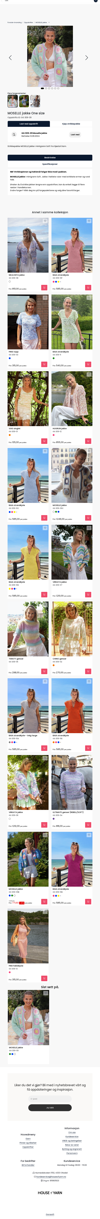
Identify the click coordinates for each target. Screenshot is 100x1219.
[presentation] (10, 58)
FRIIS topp (14, 352)
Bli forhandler (28, 1165)
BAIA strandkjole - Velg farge (23, 735)
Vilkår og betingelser (72, 1140)
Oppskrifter (28, 1147)
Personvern (72, 1153)
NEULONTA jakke (17, 275)
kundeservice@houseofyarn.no (51, 1176)
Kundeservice (71, 1136)
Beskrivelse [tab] (50, 157)
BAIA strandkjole (61, 275)
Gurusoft (50, 1214)
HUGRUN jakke (60, 428)
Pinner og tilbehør (28, 1142)
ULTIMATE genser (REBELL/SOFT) (68, 812)
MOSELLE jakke (60, 505)
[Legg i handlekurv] (44, 287)
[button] (42, 88)
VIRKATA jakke (60, 582)
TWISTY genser (16, 659)
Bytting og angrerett (72, 1149)
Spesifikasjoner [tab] (50, 164)
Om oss (72, 1132)
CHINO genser (59, 659)
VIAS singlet (14, 428)
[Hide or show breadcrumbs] (49, 22)
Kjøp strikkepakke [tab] (71, 123)
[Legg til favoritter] (45, 221)
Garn (28, 1138)
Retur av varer (72, 1144)
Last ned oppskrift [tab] (29, 123)
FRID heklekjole (16, 966)
